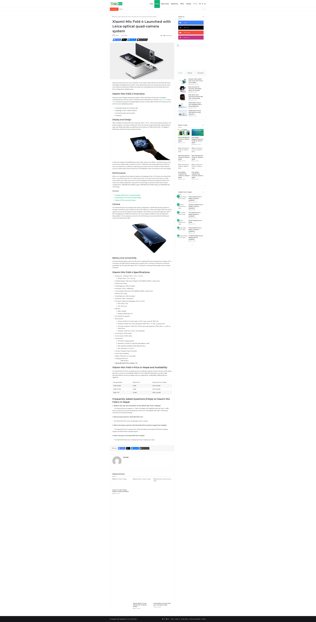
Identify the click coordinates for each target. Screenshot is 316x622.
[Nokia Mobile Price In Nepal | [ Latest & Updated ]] (182, 230)
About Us (177, 619)
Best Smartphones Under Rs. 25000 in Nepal (197, 157)
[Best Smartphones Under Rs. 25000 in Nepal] (198, 150)
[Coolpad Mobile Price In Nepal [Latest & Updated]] (182, 238)
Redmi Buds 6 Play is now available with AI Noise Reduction (195, 104)
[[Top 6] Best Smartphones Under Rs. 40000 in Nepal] (184, 167)
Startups (188, 3)
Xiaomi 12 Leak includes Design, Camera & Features (120, 490)
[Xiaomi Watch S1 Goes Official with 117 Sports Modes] (142, 540)
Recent (180, 73)
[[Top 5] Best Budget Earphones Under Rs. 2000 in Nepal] (198, 132)
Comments (200, 73)
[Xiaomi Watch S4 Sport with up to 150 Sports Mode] (163, 540)
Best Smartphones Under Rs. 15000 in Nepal (184, 139)
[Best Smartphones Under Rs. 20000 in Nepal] (184, 150)
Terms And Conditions (195, 619)
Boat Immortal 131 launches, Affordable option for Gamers (195, 88)
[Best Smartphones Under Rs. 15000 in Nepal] (184, 132)
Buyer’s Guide (165, 3)
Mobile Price (174, 3)
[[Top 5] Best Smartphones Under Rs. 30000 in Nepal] (198, 167)
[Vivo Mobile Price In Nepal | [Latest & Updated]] (182, 215)
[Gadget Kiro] (116, 4)
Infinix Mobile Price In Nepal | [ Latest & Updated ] (195, 198)
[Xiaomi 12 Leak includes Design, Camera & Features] (121, 483)
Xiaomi (119, 16)
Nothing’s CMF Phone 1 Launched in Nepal (127, 195)
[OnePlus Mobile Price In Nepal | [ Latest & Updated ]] (182, 207)
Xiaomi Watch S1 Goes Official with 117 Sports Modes (140, 605)
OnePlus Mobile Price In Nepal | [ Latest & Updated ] (196, 206)
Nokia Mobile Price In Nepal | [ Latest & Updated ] (195, 229)
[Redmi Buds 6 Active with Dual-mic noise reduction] (182, 113)
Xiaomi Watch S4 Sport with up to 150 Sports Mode (162, 604)
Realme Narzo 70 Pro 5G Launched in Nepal (128, 197)
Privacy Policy (184, 619)
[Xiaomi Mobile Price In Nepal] (182, 223)
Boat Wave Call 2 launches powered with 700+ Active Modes (196, 96)
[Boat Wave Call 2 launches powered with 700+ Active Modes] (182, 97)
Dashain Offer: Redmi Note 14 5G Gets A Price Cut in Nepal (196, 80)
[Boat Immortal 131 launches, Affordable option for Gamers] (182, 89)
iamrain (126, 457)
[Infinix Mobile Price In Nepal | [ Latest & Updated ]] (182, 199)
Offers (182, 3)
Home (151, 3)
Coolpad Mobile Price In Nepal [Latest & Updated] (196, 237)
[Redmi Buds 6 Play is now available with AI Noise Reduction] (182, 105)
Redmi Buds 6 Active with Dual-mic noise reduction (132, 9)
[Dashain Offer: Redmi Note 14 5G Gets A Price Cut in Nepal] (182, 81)
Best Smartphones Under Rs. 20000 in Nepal (184, 157)
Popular (190, 73)
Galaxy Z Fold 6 (163, 99)
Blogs (157, 3)
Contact (204, 619)
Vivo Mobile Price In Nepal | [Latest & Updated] (195, 214)
